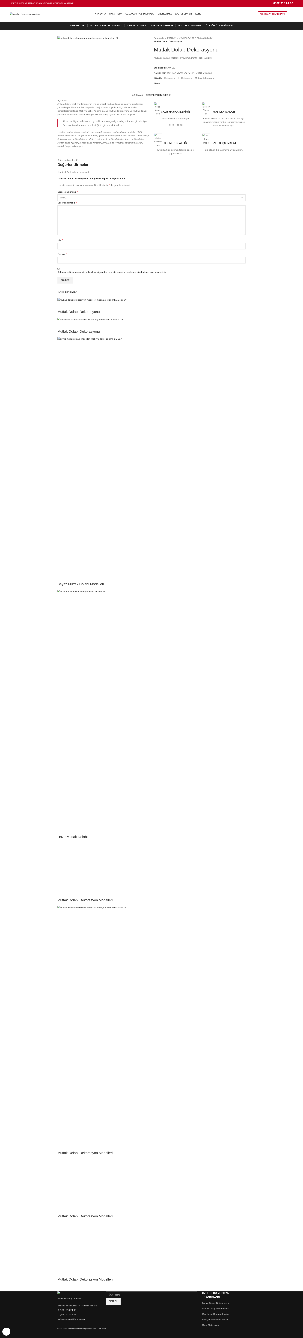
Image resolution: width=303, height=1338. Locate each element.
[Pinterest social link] (264, 3)
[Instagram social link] (256, 3)
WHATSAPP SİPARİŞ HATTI (272, 14)
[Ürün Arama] (292, 14)
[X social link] (252, 3)
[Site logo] (25, 14)
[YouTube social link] (260, 3)
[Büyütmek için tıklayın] (6, 1331)
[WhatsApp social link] (268, 3)
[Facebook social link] (248, 3)
